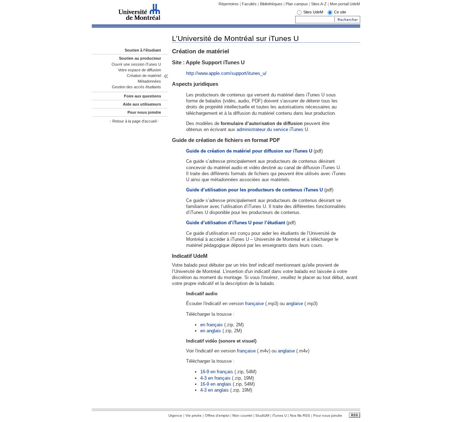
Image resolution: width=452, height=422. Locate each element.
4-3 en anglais (214, 390)
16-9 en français (216, 371)
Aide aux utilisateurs (142, 104)
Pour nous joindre (144, 112)
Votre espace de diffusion (139, 70)
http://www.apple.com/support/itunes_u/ (226, 73)
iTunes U (279, 415)
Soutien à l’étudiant (143, 50)
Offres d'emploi (217, 415)
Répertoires (229, 4)
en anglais (210, 330)
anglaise (294, 303)
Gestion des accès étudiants (136, 87)
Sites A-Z (319, 4)
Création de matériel (144, 75)
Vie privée (193, 415)
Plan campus (297, 4)
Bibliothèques (271, 4)
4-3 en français (215, 378)
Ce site (340, 12)
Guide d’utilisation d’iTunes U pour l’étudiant (235, 222)
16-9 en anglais (215, 384)
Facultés (249, 4)
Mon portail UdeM (345, 4)
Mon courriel (242, 415)
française (254, 303)
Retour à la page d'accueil (134, 121)
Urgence (175, 415)
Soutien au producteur (140, 58)
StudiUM (262, 415)
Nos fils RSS (300, 415)
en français (211, 324)
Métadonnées (149, 81)
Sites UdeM (313, 12)
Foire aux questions (142, 96)
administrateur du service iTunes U (272, 129)
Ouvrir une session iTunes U (136, 64)
